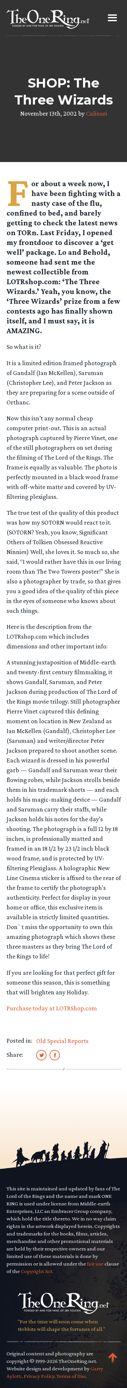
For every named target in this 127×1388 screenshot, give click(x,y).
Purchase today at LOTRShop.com (52, 1008)
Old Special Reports (62, 1040)
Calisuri (96, 113)
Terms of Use (71, 1376)
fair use (95, 1264)
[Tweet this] (41, 1055)
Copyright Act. (37, 1271)
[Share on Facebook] (54, 1055)
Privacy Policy (39, 1376)
